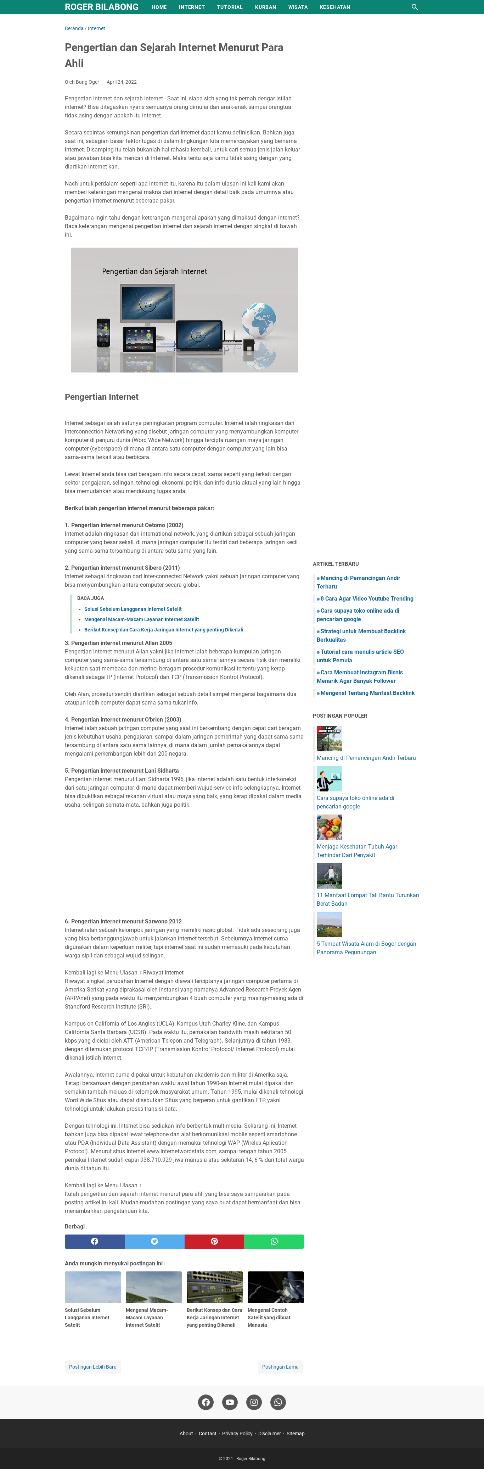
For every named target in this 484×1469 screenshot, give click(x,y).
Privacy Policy (237, 1433)
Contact (207, 1433)
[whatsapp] (274, 1242)
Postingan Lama (280, 1367)
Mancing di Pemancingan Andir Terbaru (366, 758)
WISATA (298, 7)
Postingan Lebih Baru (93, 1367)
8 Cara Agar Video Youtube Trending (367, 598)
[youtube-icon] (230, 1402)
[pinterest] (214, 1242)
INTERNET (192, 7)
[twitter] (155, 1242)
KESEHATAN (335, 7)
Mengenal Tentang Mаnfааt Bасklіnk (368, 693)
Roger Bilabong (102, 7)
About (186, 1433)
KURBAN (265, 7)
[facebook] (95, 1242)
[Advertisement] (184, 863)
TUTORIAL (230, 7)
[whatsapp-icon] (278, 1402)
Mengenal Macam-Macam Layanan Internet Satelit (141, 619)
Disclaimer (269, 1433)
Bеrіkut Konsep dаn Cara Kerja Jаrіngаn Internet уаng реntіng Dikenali (163, 630)
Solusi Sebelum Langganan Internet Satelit (133, 609)
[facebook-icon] (206, 1402)
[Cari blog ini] (415, 7)
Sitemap (296, 1433)
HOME (159, 7)
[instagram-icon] (254, 1402)
